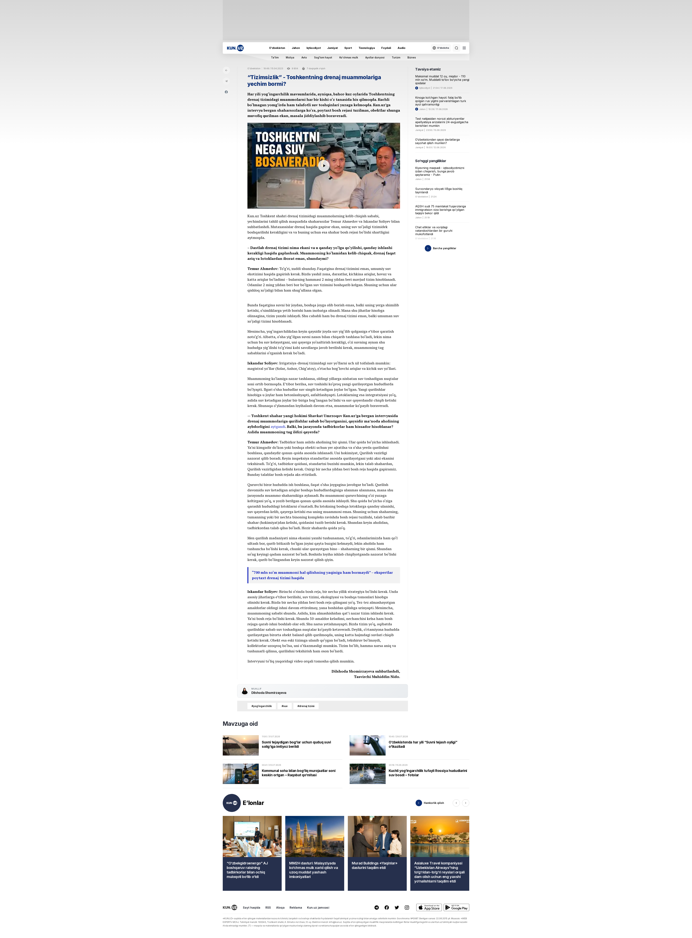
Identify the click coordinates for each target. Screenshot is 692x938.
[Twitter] (397, 907)
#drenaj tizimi (306, 706)
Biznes (411, 57)
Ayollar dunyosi (375, 57)
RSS (268, 907)
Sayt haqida (251, 907)
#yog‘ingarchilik (262, 706)
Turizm (396, 57)
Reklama (296, 907)
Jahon (296, 48)
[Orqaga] (226, 70)
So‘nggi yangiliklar (430, 161)
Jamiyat (332, 48)
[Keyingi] (465, 803)
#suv (285, 706)
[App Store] (429, 907)
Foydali (386, 48)
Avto (304, 57)
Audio (401, 48)
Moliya (290, 57)
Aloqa (280, 907)
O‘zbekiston (277, 48)
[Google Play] (456, 907)
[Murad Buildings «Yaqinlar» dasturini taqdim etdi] (377, 853)
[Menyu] (464, 48)
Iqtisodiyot (314, 48)
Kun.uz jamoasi (318, 907)
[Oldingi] (456, 803)
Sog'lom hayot (323, 57)
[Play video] (323, 166)
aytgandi (278, 426)
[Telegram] (226, 81)
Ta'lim (275, 57)
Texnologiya (367, 48)
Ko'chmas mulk (348, 57)
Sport (348, 48)
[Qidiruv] (456, 48)
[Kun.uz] (235, 48)
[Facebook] (226, 92)
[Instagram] (407, 907)
